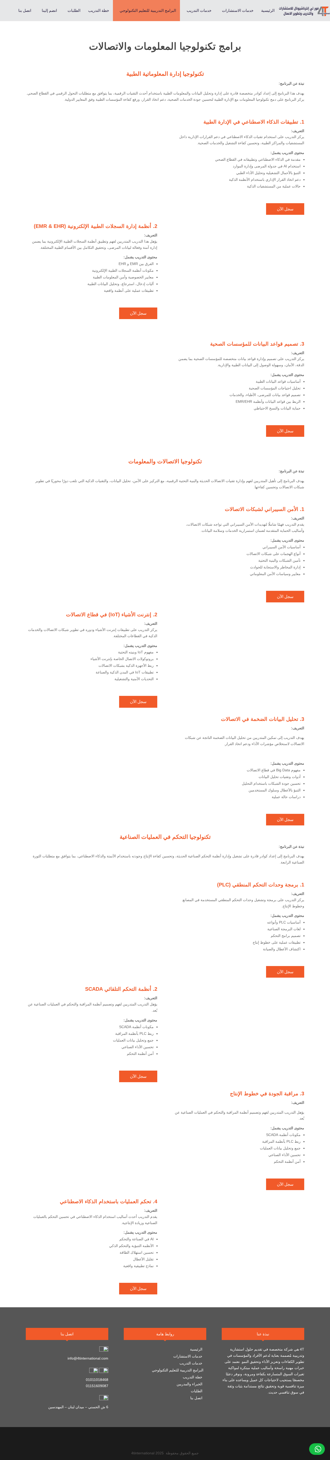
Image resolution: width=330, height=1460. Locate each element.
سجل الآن (285, 209)
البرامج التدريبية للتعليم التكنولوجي (177, 1370)
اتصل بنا (196, 1398)
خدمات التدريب (191, 1363)
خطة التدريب (193, 1377)
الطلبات (197, 1391)
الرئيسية (196, 1349)
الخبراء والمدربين (190, 1384)
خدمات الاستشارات (188, 1356)
